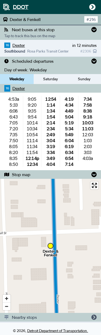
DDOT (20, 7)
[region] (50, 246)
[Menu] (91, 7)
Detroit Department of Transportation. (57, 331)
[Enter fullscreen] (94, 185)
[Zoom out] (7, 306)
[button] (50, 29)
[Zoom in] (7, 298)
